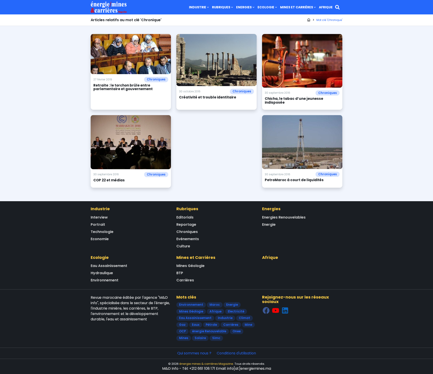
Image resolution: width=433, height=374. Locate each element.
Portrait (98, 224)
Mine (248, 325)
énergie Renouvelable (209, 331)
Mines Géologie (190, 265)
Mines (183, 338)
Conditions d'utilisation (236, 353)
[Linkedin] (285, 310)
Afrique (326, 7)
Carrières (185, 280)
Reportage (186, 224)
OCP (182, 331)
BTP (179, 273)
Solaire (200, 338)
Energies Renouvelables (284, 217)
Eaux (195, 325)
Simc (216, 338)
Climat (244, 318)
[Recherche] (337, 7)
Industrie (197, 7)
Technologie (102, 231)
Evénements (187, 239)
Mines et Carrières (296, 7)
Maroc (215, 305)
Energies (244, 7)
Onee (237, 331)
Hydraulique (102, 273)
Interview (99, 217)
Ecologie (266, 7)
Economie (100, 239)
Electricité (236, 311)
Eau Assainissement (109, 265)
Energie (269, 224)
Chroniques (156, 79)
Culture (183, 246)
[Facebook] (266, 310)
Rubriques (221, 7)
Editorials (184, 217)
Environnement (104, 280)
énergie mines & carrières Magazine (206, 364)
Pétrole (211, 325)
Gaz (182, 325)
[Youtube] (276, 310)
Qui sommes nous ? (194, 353)
